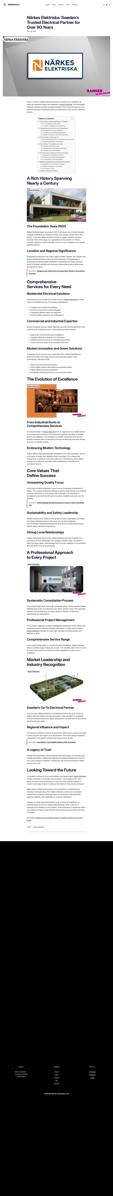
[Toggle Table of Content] (72, 118)
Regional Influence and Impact (52, 166)
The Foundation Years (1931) (51, 123)
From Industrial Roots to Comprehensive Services (58, 139)
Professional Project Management (54, 157)
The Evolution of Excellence (49, 137)
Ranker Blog (14, 5)
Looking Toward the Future (49, 171)
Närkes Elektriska (66, 104)
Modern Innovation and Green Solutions (55, 135)
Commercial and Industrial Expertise (54, 132)
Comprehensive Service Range (53, 159)
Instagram (92, 1075)
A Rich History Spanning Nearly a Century (54, 121)
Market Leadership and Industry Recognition (55, 162)
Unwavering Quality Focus (51, 146)
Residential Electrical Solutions (52, 130)
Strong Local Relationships (51, 150)
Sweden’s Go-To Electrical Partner (54, 164)
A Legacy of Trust (48, 168)
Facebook (92, 1072)
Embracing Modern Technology (53, 141)
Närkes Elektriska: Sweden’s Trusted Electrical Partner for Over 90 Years (53, 22)
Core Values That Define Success (51, 144)
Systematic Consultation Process (53, 155)
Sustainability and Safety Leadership (54, 148)
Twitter (92, 1078)
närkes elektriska (38, 827)
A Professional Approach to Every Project (54, 153)
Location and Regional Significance (54, 126)
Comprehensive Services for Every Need (54, 128)
